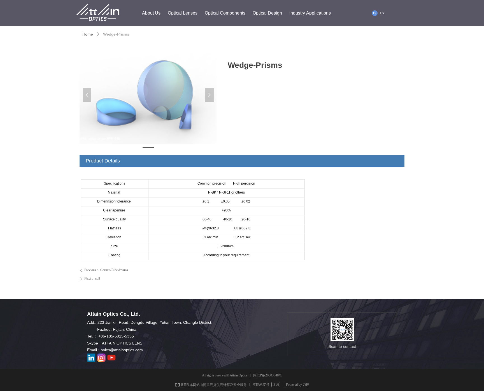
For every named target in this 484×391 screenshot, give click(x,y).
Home (87, 34)
